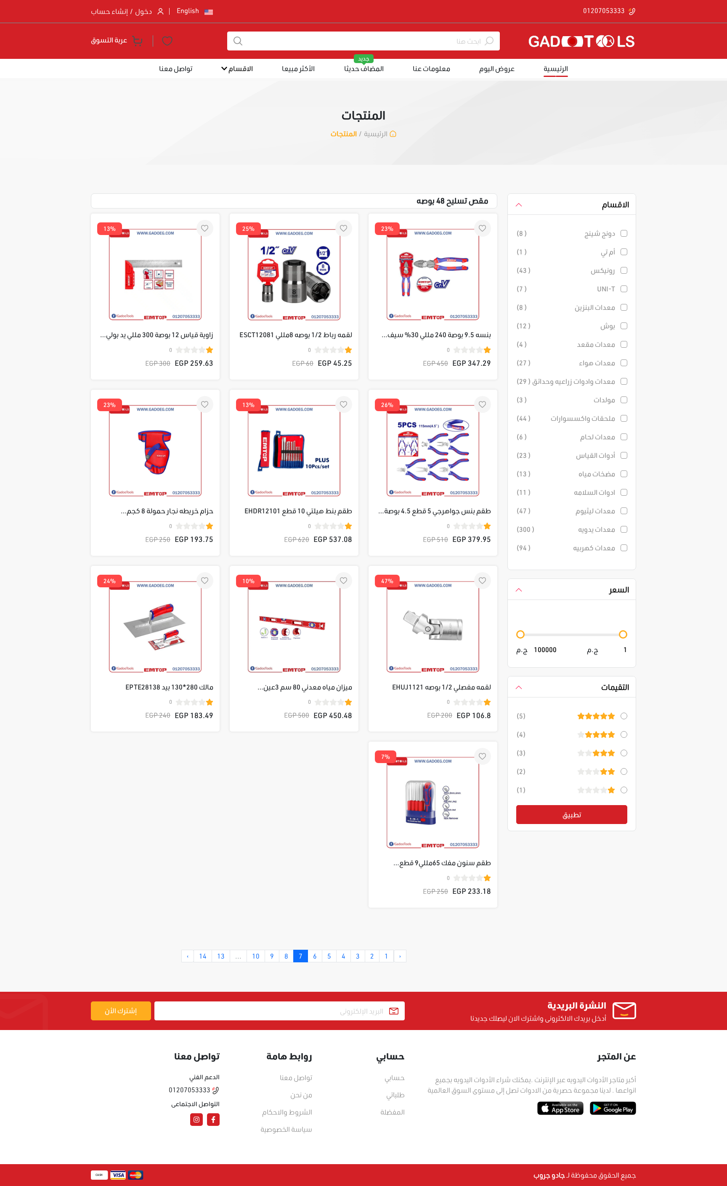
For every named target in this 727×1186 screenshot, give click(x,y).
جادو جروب (549, 1174)
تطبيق (571, 814)
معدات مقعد (596, 344)
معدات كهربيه (594, 547)
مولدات (604, 399)
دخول (143, 11)
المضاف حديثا (364, 68)
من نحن (301, 1094)
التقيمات (615, 687)
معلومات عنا (431, 68)
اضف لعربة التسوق (288, 736)
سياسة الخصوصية (286, 1129)
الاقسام (240, 68)
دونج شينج (599, 233)
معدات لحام (597, 436)
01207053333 (604, 10)
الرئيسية (556, 68)
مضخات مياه (596, 473)
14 (203, 955)
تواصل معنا (175, 68)
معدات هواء (597, 362)
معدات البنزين (595, 307)
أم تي (608, 251)
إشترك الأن (121, 1010)
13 (221, 955)
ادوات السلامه (594, 492)
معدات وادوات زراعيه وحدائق (573, 381)
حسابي (395, 1077)
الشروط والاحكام (287, 1111)
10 (256, 955)
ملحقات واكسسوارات (583, 418)
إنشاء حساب (109, 11)
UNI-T (606, 288)
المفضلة (392, 1111)
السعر (619, 589)
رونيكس (603, 270)
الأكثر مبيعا (298, 68)
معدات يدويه (596, 529)
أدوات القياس (595, 455)
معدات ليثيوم (595, 510)
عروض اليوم (497, 68)
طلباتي (395, 1094)
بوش (607, 325)
